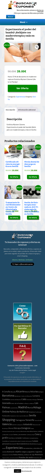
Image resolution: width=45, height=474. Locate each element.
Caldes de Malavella (26, 396)
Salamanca (13, 416)
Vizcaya (17, 428)
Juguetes (38, 452)
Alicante (20, 391)
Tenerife (29, 420)
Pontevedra (6, 416)
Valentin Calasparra (17, 424)
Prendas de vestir (26, 457)
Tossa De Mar (38, 420)
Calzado (11, 434)
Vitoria (10, 428)
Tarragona (20, 420)
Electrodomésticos (22, 444)
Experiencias (20, 97)
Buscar (10, 17)
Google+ (22, 373)
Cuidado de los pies (26, 441)
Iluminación (11, 452)
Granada (6, 403)
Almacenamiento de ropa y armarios (11, 431)
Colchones (25, 438)
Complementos (33, 438)
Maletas (15, 455)
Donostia (29, 399)
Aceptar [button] (17, 471)
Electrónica (33, 444)
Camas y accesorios (19, 434)
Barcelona (8, 395)
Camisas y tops (31, 434)
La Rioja (26, 403)
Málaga (37, 407)
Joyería (18, 451)
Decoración (12, 444)
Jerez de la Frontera (17, 403)
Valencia (7, 424)
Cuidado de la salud (15, 441)
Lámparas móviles (7, 455)
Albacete (13, 392)
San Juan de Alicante (23, 416)
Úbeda (32, 428)
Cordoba (6, 399)
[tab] (10, 109)
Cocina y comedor (15, 438)
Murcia (30, 407)
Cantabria (36, 396)
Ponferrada (38, 412)
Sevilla (32, 415)
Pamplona (31, 412)
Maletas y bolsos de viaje (26, 455)
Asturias (34, 391)
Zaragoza (25, 428)
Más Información (26, 471)
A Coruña (6, 391)
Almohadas (23, 431)
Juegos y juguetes (28, 452)
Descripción (10, 110)
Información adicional (27, 110)
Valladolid (27, 424)
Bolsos (31, 431)
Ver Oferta (22, 88)
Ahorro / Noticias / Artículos (22, 260)
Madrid (22, 407)
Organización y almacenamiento (10, 457)
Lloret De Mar (14, 408)
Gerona (40, 399)
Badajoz (41, 392)
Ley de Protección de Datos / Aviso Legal (22, 370)
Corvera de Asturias (15, 399)
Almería (27, 392)
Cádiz (23, 399)
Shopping (8, 420)
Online (5, 411)
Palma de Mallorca (19, 411)
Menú (22, 22)
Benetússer (17, 396)
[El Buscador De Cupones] (22, 4)
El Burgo (34, 399)
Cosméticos (5, 441)
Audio (28, 431)
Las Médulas (31, 403)
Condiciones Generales (22, 368)
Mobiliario (39, 454)
